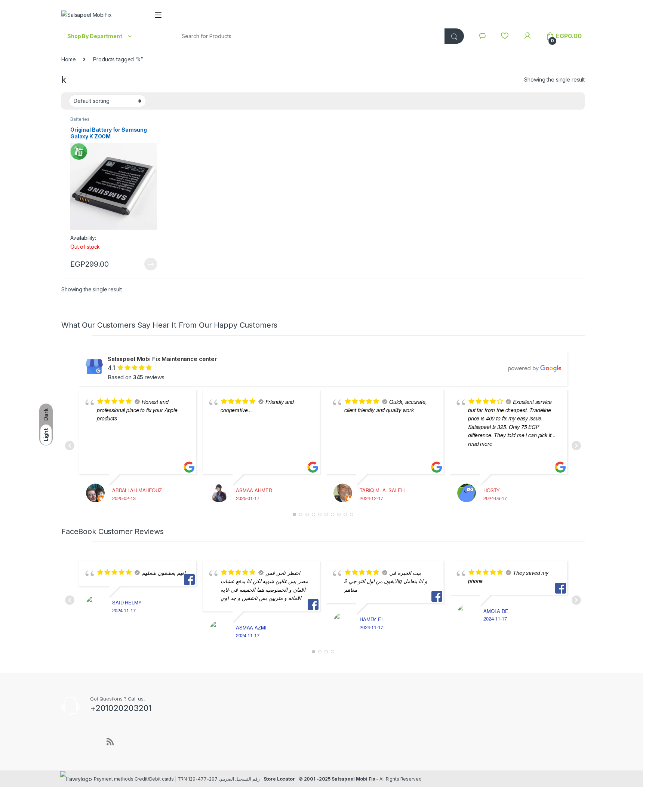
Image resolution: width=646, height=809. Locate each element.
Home (68, 59)
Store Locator (279, 779)
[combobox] (307, 36)
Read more (150, 264)
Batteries (80, 119)
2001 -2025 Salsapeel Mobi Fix (339, 779)
